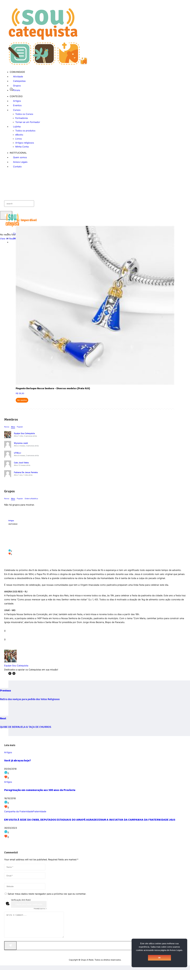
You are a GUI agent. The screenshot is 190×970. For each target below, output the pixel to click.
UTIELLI (17, 453)
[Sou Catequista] (47, 63)
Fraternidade (39, 811)
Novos (6, 427)
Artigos (11, 520)
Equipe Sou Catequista (24, 433)
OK (159, 958)
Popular (20, 427)
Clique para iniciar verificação (28, 904)
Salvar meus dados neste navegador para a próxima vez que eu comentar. (47, 893)
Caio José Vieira (21, 462)
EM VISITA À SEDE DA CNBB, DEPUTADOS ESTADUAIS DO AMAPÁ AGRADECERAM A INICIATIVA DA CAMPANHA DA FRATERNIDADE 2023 (89, 819)
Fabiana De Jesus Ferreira (26, 472)
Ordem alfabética (31, 498)
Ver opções (22, 400)
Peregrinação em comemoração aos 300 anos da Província (39, 790)
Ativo (13, 427)
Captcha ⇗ (40, 908)
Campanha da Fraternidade (18, 811)
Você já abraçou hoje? (17, 760)
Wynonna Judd (21, 443)
